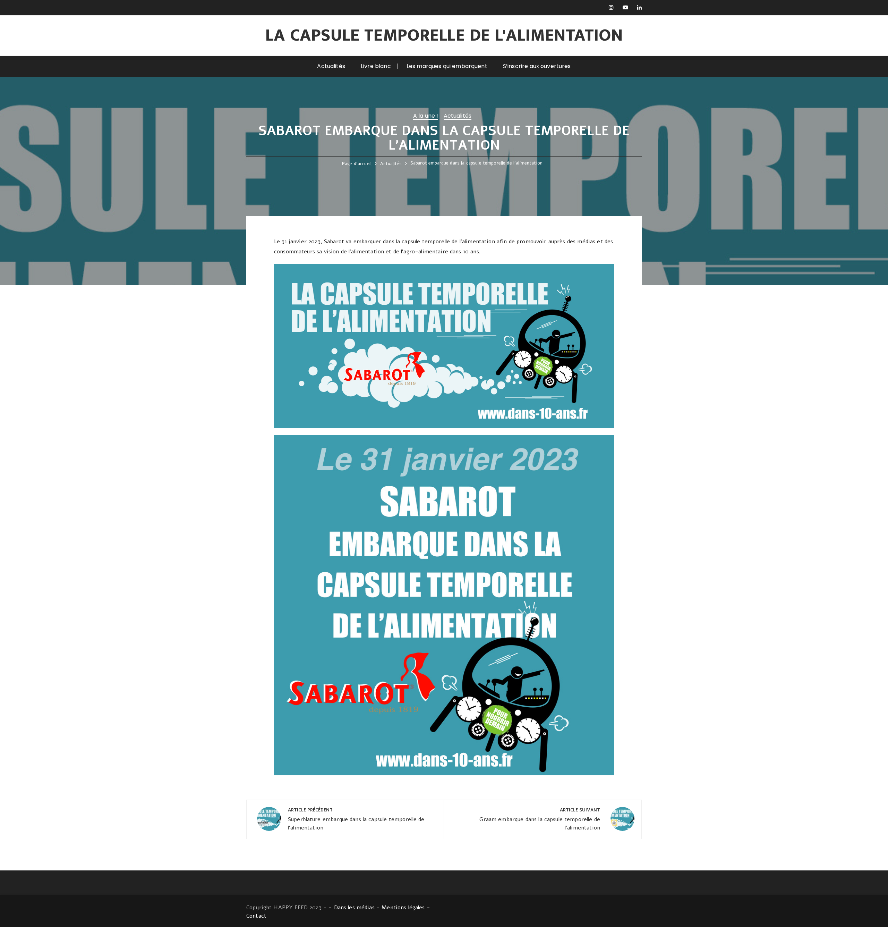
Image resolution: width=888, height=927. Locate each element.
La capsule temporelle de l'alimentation (444, 35)
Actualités (331, 66)
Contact (256, 916)
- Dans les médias (351, 907)
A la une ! (425, 116)
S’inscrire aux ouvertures (537, 66)
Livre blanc (376, 66)
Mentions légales (403, 907)
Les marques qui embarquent (447, 66)
